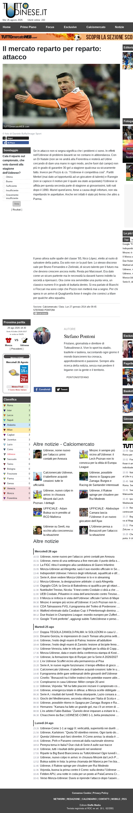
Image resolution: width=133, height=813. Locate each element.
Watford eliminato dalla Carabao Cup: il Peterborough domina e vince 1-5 (85, 610)
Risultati (17, 209)
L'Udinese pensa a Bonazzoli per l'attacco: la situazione (103, 530)
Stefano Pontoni (44, 310)
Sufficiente (11, 186)
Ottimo (9, 177)
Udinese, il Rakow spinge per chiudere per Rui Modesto (103, 494)
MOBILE (115, 799)
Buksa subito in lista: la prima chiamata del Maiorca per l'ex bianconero (83, 761)
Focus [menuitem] (50, 27)
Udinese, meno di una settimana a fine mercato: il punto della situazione (84, 560)
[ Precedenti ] (16, 348)
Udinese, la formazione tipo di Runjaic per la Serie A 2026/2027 (79, 657)
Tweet (64, 389)
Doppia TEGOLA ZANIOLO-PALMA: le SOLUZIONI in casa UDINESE (83, 632)
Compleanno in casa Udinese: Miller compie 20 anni (72, 681)
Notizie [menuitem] (119, 27)
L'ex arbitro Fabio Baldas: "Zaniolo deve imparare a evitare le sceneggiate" (86, 711)
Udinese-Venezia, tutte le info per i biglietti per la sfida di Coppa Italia (82, 648)
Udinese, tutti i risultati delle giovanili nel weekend (70, 749)
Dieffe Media (94, 805)
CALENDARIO (89, 799)
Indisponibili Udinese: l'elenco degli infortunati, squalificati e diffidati (81, 573)
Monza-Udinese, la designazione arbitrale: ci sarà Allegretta (76, 581)
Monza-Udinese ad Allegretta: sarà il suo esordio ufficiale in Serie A (81, 569)
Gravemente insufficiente (12, 197)
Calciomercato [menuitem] (95, 27)
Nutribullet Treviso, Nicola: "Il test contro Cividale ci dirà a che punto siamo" (86, 589)
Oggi (126, 239)
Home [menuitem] (7, 27)
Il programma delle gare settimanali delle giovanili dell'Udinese (78, 673)
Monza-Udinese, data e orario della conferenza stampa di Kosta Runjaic (84, 652)
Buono (9, 181)
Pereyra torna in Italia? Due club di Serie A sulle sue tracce (76, 744)
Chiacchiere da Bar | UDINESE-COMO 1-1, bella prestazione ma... (81, 715)
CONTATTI (104, 799)
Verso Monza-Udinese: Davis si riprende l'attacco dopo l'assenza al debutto (86, 778)
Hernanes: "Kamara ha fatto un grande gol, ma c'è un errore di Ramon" (83, 706)
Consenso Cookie (81, 793)
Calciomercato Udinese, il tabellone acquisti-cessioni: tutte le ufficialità (83, 669)
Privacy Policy (100, 793)
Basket (128, 391)
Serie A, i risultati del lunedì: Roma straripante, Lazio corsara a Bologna (83, 694)
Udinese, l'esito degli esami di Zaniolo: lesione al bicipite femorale (80, 644)
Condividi (44, 389)
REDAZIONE (73, 799)
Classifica (10, 399)
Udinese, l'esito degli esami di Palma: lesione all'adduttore (76, 640)
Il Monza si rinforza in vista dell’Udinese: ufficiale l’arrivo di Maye (79, 598)
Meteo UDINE (17, 358)
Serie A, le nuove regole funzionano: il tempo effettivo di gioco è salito (82, 665)
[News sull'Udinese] (25, 10)
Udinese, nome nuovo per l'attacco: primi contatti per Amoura (56, 454)
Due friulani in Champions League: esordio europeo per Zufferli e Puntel (84, 614)
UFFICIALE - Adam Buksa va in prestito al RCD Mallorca (56, 512)
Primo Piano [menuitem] (28, 27)
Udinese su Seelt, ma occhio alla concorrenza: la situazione (58, 530)
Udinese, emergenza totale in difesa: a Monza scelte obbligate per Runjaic (85, 690)
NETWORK (59, 799)
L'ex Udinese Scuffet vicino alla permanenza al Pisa (72, 661)
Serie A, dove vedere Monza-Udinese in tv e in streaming (75, 577)
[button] (17, 203)
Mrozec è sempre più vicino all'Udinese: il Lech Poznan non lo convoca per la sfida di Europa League (98, 458)
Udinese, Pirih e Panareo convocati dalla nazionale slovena (77, 740)
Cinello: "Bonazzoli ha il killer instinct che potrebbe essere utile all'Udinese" (86, 677)
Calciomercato (50, 306)
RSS (124, 799)
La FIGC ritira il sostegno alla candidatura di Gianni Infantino (77, 564)
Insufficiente (12, 190)
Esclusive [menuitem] (70, 27)
